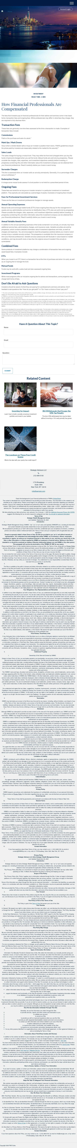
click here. (64, 1041)
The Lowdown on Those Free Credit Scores (20, 456)
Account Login (65, 9)
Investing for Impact (20, 411)
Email (6, 340)
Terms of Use (36, 903)
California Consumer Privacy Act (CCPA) (63, 512)
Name (6, 327)
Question (5, 353)
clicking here (66, 1044)
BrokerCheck (57, 498)
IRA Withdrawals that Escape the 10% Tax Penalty (57, 412)
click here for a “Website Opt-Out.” (30, 1050)
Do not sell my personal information (59, 514)
